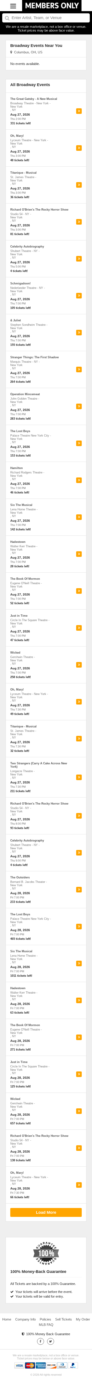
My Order (83, 1319)
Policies (45, 1319)
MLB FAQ (46, 1325)
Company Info (25, 1319)
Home (6, 1319)
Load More (46, 1212)
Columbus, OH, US (27, 52)
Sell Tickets (63, 1319)
